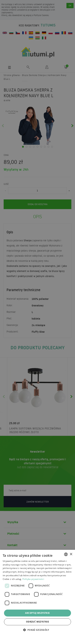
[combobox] (66, 554)
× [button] (71, 554)
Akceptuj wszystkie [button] (37, 612)
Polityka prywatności (33, 579)
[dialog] (37, 593)
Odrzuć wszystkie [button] (37, 621)
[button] (37, 630)
